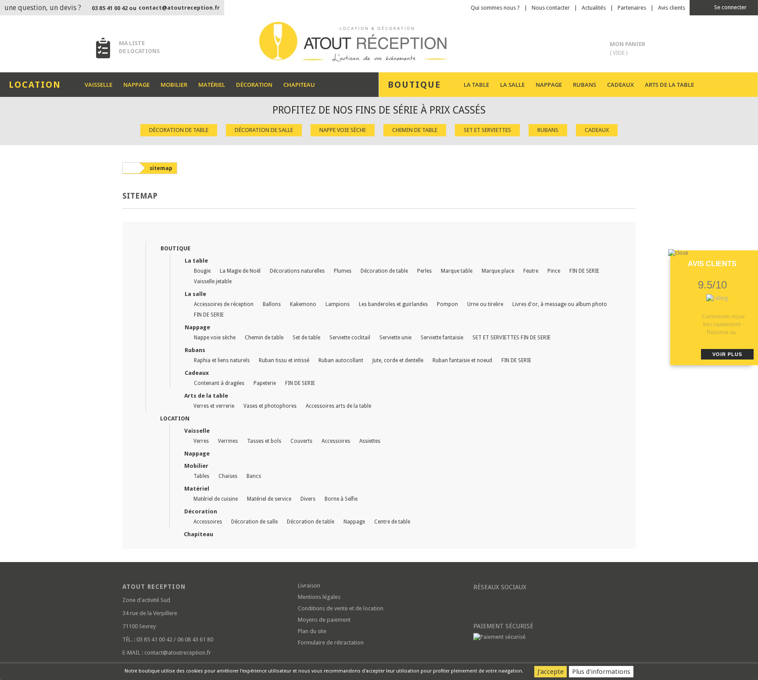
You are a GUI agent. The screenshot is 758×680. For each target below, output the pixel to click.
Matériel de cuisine (215, 499)
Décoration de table (178, 130)
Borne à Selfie (341, 499)
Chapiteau (299, 85)
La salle (512, 85)
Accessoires (336, 441)
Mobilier (174, 85)
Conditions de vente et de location (340, 608)
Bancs (254, 476)
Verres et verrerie (213, 406)
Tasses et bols (264, 441)
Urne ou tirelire (485, 304)
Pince (553, 271)
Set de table (306, 338)
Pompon (447, 304)
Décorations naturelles (297, 271)
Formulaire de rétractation (331, 642)
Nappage (136, 85)
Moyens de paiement (324, 619)
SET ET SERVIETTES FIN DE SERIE (511, 338)
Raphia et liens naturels (222, 360)
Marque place (498, 271)
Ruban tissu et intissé (284, 360)
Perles (424, 271)
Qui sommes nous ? (495, 7)
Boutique (175, 248)
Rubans (584, 85)
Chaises (227, 476)
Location (175, 418)
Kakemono (303, 304)
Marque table (456, 271)
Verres (201, 441)
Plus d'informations (601, 672)
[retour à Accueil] (130, 168)
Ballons (272, 304)
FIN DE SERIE (584, 271)
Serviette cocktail (349, 338)
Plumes (342, 271)
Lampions (337, 304)
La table (476, 85)
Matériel (211, 85)
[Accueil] (145, 236)
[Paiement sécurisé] (554, 637)
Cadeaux (620, 85)
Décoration (254, 85)
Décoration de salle (264, 130)
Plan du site (312, 631)
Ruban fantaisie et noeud (462, 360)
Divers (307, 499)
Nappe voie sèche (342, 130)
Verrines (228, 441)
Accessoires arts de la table (338, 406)
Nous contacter (551, 7)
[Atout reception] (379, 41)
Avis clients (671, 7)
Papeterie (265, 383)
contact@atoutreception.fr (179, 7)
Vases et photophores (270, 406)
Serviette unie (395, 338)
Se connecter (730, 7)
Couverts (301, 441)
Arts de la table (669, 85)
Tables (201, 476)
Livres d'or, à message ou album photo (559, 304)
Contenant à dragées (219, 383)
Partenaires (632, 7)
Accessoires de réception (224, 304)
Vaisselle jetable (213, 281)
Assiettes (369, 441)
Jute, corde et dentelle (397, 360)
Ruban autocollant (340, 360)
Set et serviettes (487, 130)
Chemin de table (414, 130)
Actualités (594, 7)
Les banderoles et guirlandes (393, 304)
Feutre (530, 271)
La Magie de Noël (240, 271)
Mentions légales (319, 597)
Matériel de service (269, 499)
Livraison (309, 585)
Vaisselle (98, 85)
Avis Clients (712, 263)
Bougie (202, 271)
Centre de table (392, 522)
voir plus (727, 354)
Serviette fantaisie (442, 338)
